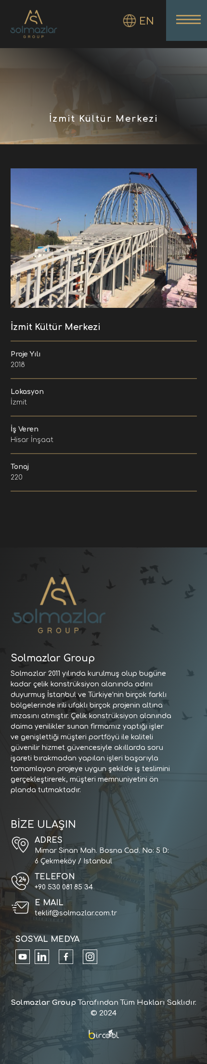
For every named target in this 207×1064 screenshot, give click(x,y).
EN (146, 21)
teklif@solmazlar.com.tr (76, 913)
